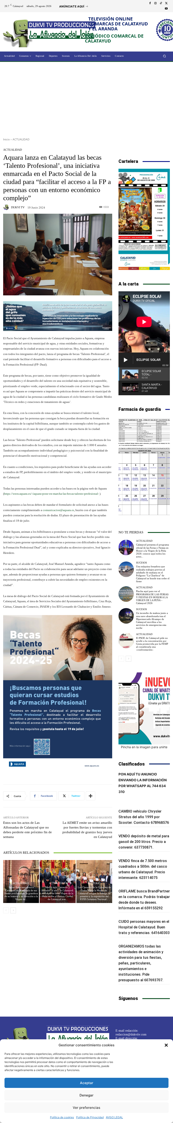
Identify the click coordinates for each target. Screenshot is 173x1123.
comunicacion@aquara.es (58, 510)
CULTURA (93, 883)
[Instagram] (155, 3)
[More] (90, 795)
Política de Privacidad (90, 1117)
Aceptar (86, 1083)
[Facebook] (150, 3)
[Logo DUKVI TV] (19, 32)
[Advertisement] (86, 98)
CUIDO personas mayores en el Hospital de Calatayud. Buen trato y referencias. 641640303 (144, 927)
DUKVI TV (18, 207)
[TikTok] (161, 3)
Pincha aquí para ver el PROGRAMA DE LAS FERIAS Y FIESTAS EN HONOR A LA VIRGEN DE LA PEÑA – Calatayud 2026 (152, 597)
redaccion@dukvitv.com (131, 1034)
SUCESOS (141, 563)
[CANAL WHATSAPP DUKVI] (144, 708)
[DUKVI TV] (6, 207)
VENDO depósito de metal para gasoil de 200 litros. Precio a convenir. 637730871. (143, 841)
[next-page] (13, 910)
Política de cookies (62, 1117)
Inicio (6, 139)
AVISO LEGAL (114, 1117)
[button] (166, 1045)
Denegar (86, 1095)
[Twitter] (166, 3)
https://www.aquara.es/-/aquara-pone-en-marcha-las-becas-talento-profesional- (51, 493)
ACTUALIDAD (21, 139)
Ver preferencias (86, 1107)
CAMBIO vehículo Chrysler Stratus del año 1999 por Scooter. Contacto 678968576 (143, 817)
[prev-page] (6, 910)
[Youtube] (166, 8)
